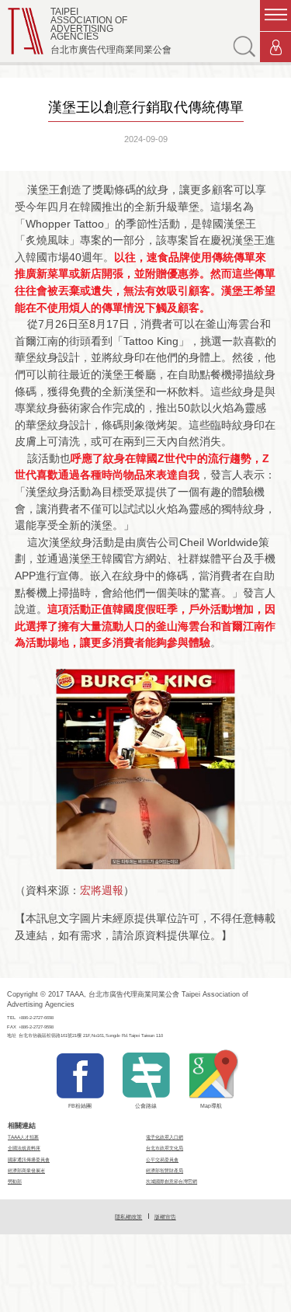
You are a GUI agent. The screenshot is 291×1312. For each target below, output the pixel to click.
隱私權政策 (128, 1216)
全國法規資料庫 (24, 1147)
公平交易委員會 (162, 1159)
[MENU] (275, 15)
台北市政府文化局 (164, 1147)
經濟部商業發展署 (26, 1170)
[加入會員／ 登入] (275, 47)
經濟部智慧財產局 (164, 1170)
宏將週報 (101, 890)
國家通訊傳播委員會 (29, 1159)
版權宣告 (165, 1216)
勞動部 (15, 1181)
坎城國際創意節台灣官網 (171, 1181)
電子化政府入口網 (164, 1137)
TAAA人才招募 (23, 1137)
